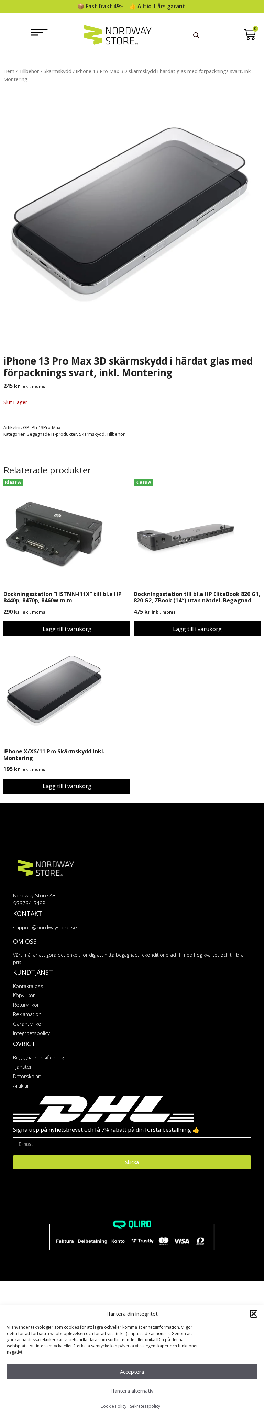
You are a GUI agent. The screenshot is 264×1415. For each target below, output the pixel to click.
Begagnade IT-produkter (52, 434)
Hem (8, 71)
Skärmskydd (58, 71)
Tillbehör (29, 71)
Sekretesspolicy (145, 1406)
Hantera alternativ (132, 1390)
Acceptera (132, 1371)
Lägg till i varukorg (67, 629)
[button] (253, 1313)
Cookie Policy (113, 1406)
